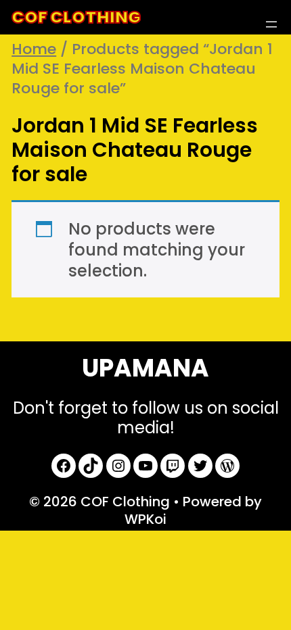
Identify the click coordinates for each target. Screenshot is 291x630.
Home (34, 49)
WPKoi (145, 519)
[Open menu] (271, 24)
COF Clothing (76, 17)
